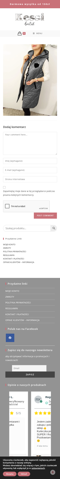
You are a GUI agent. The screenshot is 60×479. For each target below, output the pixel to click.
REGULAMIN (8, 255)
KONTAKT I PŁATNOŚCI (13, 258)
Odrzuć (24, 474)
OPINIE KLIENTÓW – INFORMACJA (18, 262)
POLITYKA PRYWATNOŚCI (14, 251)
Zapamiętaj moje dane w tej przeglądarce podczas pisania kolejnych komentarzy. (29, 193)
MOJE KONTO (9, 244)
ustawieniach (38, 468)
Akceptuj (9, 474)
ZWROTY (7, 248)
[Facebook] (10, 338)
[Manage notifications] (52, 472)
